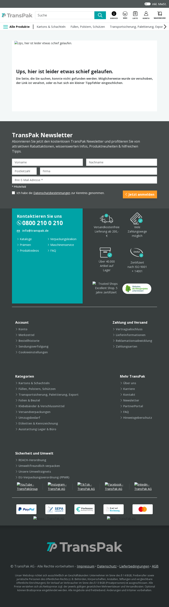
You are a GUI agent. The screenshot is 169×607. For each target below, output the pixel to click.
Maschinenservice (62, 245)
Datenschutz (107, 566)
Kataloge (26, 239)
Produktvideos (29, 250)
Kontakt (129, 395)
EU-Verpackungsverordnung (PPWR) (44, 477)
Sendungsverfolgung (33, 346)
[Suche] (100, 15)
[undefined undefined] (137, 290)
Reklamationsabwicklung (134, 341)
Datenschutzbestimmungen (51, 193)
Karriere (129, 389)
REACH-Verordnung (32, 460)
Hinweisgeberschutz (137, 418)
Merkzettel (26, 335)
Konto (23, 329)
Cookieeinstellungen (33, 352)
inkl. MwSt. (159, 4)
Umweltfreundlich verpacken (39, 466)
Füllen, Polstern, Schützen (87, 27)
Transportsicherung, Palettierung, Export (137, 27)
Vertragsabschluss (129, 329)
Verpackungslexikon (63, 239)
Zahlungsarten (126, 346)
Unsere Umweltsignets (35, 471)
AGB (155, 566)
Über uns (129, 383)
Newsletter (131, 400)
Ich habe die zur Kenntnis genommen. (60, 193)
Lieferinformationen (131, 335)
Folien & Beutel (29, 400)
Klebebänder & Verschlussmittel (42, 406)
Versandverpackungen (34, 412)
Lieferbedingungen (134, 566)
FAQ (53, 250)
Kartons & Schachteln (51, 27)
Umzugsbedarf (29, 418)
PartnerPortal (133, 406)
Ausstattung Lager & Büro (37, 429)
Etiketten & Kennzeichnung (38, 423)
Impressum (85, 566)
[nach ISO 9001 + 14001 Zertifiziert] (136, 253)
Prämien (25, 245)
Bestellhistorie (29, 341)
